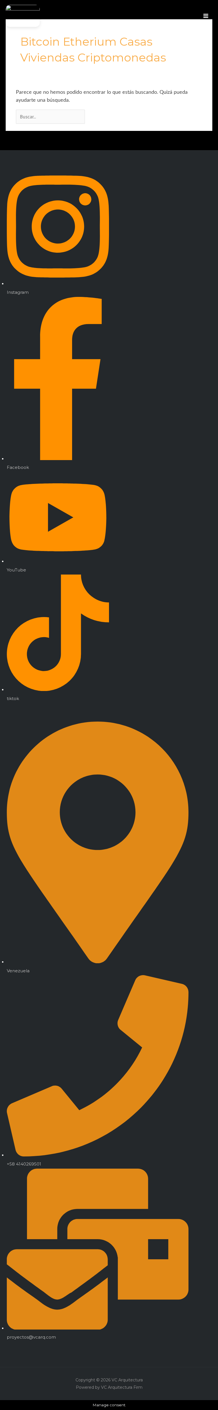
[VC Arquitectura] (23, 16)
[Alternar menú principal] (206, 15)
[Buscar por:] (51, 117)
